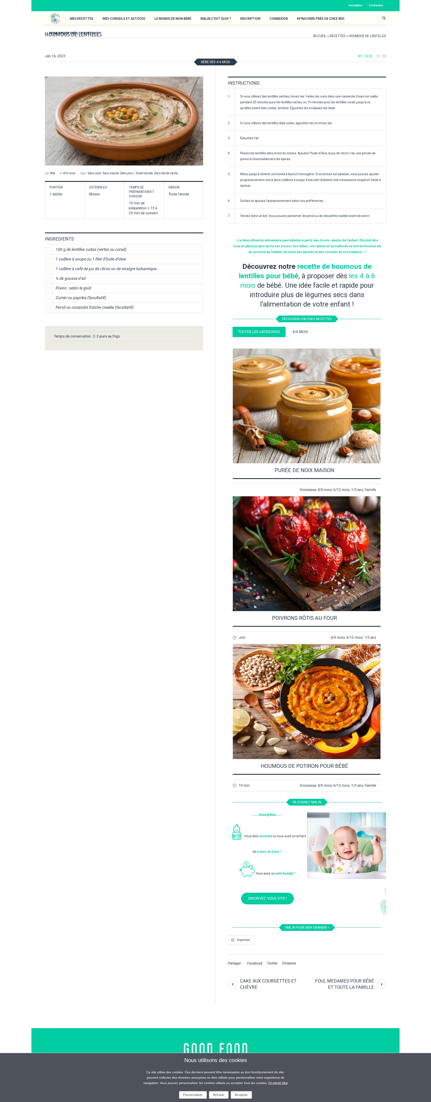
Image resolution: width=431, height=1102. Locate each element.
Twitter (272, 963)
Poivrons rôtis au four (304, 618)
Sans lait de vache (166, 173)
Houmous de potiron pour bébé (304, 766)
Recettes (337, 36)
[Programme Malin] (216, 1049)
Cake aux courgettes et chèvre (268, 984)
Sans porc (127, 173)
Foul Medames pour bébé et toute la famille (344, 984)
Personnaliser (193, 1095)
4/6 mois (69, 173)
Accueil (319, 36)
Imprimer (243, 940)
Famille (370, 490)
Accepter (241, 1095)
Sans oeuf (94, 173)
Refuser (218, 1095)
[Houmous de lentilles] (124, 121)
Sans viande (110, 173)
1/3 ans (357, 490)
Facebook (254, 963)
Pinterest (289, 963)
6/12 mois (341, 490)
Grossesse (308, 490)
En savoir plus (278, 1083)
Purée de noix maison (304, 470)
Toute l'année (144, 173)
